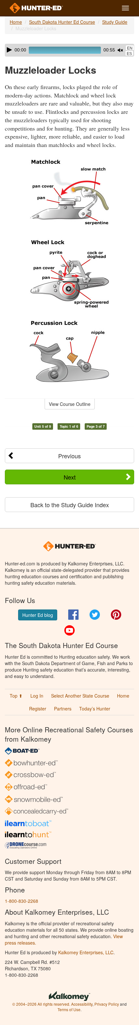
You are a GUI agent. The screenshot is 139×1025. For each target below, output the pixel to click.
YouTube (69, 630)
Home (16, 22)
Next (70, 477)
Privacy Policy (106, 1004)
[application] (69, 50)
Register (37, 708)
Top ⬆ (16, 695)
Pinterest (116, 614)
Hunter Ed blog (37, 615)
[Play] (9, 49)
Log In (36, 695)
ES (129, 53)
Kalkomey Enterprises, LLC (85, 952)
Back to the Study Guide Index (69, 504)
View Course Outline (70, 404)
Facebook (73, 614)
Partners (62, 708)
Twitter (95, 614)
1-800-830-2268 (21, 901)
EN (130, 48)
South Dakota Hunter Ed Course (62, 22)
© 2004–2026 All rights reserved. (41, 1004)
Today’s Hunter (94, 708)
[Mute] (120, 50)
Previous (69, 456)
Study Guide (114, 22)
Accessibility (81, 1004)
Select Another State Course (80, 695)
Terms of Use (69, 1009)
